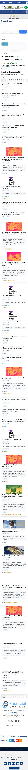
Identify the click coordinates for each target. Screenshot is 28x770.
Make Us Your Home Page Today (10, 736)
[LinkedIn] (15, 721)
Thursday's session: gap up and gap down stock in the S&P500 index (13, 410)
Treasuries (5, 53)
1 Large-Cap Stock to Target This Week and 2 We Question (14, 616)
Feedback (14, 768)
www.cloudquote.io (14, 712)
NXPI (20, 59)
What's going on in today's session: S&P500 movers (14, 400)
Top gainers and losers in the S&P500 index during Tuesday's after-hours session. (14, 203)
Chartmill (5, 89)
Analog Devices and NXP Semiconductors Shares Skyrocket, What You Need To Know (14, 586)
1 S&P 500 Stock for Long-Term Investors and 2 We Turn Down (13, 465)
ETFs (18, 43)
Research (22, 69)
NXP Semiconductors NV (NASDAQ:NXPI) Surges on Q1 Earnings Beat (13, 126)
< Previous (4, 80)
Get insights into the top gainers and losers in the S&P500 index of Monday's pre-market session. (14, 538)
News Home (4, 12)
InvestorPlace (6, 570)
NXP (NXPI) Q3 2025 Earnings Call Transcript (11, 321)
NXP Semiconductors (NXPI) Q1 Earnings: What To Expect (13, 377)
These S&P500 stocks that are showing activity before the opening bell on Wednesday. (13, 115)
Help (16, 749)
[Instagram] (19, 721)
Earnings (6, 198)
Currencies (13, 50)
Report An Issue (22, 749)
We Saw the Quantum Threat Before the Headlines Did (13, 556)
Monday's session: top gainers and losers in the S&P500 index (14, 337)
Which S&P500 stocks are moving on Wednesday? (12, 84)
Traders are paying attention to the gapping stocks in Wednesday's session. (14, 104)
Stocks (11, 43)
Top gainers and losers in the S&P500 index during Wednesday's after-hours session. (14, 420)
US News (20, 12)
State (15, 12)
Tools (4, 47)
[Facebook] (12, 721)
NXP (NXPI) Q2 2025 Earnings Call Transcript (11, 296)
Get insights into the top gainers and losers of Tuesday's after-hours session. (14, 213)
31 (26, 79)
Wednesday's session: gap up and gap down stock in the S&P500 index (12, 94)
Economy (13, 280)
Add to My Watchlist (5, 66)
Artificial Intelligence (8, 249)
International (18, 50)
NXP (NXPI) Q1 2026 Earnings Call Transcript (11, 187)
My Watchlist (15, 35)
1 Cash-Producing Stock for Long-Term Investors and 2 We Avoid (13, 644)
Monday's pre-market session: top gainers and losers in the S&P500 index (13, 530)
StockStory (5, 173)
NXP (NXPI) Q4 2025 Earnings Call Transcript (11, 440)
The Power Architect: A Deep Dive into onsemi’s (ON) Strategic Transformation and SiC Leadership (13, 496)
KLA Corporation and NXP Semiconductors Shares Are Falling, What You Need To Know (13, 264)
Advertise (11, 749)
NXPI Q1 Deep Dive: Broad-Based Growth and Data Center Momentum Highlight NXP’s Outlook (13, 159)
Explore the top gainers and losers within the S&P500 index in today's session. (13, 347)
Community (19, 2)
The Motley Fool (6, 196)
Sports (10, 2)
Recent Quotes (5, 35)
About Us (4, 749)
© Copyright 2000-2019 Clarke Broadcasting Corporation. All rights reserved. (14, 758)
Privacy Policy (19, 755)
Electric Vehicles (18, 514)
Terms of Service (9, 755)
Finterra (5, 512)
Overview (4, 50)
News (3, 2)
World (25, 12)
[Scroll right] (27, 2)
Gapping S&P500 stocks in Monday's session (12, 358)
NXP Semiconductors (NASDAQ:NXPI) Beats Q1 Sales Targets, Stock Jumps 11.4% (14, 233)
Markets (4, 43)
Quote (6, 69)
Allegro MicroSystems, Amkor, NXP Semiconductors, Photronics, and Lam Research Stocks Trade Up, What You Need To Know (14, 673)
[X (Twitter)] (8, 721)
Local (10, 12)
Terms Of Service (16, 717)
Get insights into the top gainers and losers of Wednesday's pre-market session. (14, 136)
